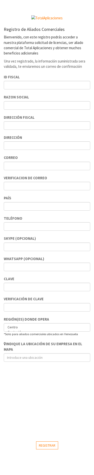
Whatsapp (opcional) (24, 258)
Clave (9, 278)
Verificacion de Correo (25, 177)
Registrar (47, 445)
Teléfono (13, 218)
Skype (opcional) (20, 238)
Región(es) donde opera (26, 319)
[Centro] (47, 327)
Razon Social (16, 97)
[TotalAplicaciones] (47, 18)
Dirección (13, 137)
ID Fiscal (12, 77)
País (7, 198)
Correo (11, 157)
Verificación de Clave (24, 298)
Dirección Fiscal (19, 117)
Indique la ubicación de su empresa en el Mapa (43, 346)
